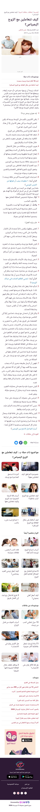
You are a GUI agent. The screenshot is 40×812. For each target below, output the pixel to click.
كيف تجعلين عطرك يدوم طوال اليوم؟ (27, 718)
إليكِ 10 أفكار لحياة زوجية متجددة (27, 81)
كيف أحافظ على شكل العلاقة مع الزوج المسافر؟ (23, 85)
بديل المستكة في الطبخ (31, 682)
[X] (22, 793)
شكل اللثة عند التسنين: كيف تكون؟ (27, 700)
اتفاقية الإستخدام (27, 788)
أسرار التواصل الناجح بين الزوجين (24, 429)
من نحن (27, 784)
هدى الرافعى (22, 30)
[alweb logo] (24, 802)
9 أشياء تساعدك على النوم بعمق (28, 696)
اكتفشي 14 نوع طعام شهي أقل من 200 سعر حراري (22, 687)
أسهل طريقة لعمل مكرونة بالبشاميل (27, 714)
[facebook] (25, 793)
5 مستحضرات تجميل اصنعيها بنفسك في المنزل (23, 705)
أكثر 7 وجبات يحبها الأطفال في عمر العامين (24, 722)
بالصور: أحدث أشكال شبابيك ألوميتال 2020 (24, 709)
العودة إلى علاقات (31, 434)
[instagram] (14, 793)
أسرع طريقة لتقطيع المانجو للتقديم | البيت (25, 691)
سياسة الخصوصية (13, 784)
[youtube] (18, 793)
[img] (20, 742)
